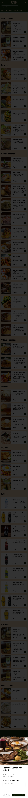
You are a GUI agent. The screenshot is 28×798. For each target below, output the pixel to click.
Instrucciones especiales (11, 780)
